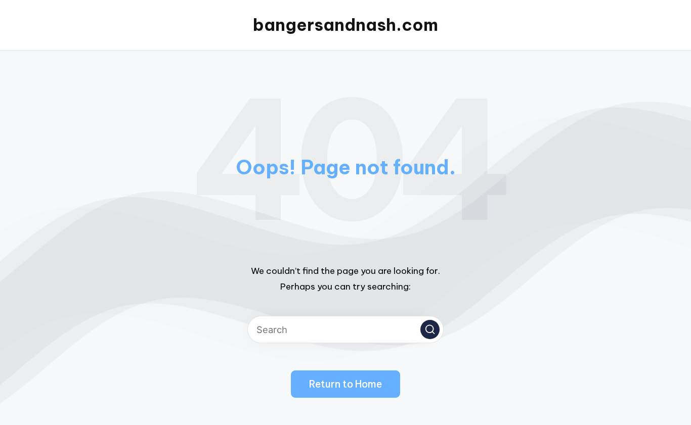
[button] (430, 329)
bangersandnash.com (345, 25)
